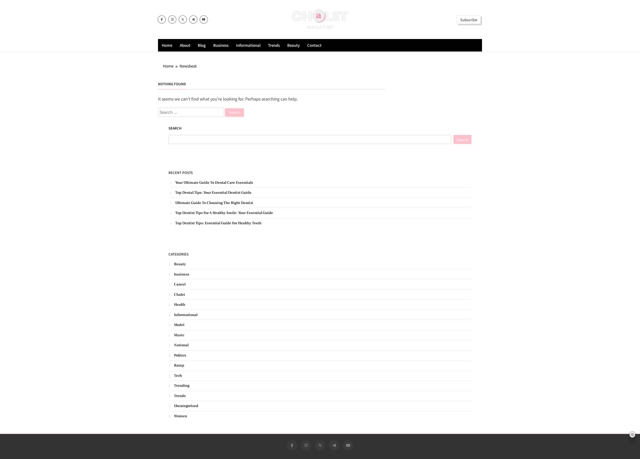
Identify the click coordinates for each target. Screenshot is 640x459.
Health (179, 304)
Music (179, 335)
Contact (314, 45)
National (181, 345)
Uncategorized (186, 406)
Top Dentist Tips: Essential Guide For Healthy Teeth (218, 223)
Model (179, 324)
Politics (180, 355)
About (185, 45)
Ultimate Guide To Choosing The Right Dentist (214, 202)
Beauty (293, 45)
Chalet (179, 294)
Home (167, 45)
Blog (202, 45)
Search (175, 128)
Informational (248, 45)
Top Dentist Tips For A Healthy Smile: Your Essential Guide (224, 212)
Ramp (179, 365)
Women (180, 416)
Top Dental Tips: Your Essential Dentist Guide (213, 192)
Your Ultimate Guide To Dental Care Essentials (214, 182)
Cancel (180, 284)
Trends (274, 45)
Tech (178, 375)
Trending (182, 385)
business (220, 45)
